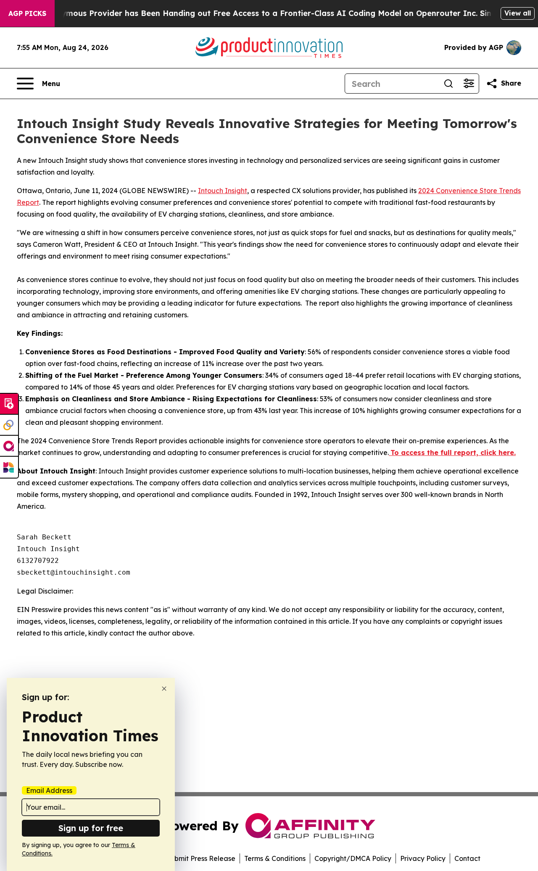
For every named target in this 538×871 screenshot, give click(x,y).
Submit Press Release (200, 858)
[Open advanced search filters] (469, 83)
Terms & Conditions (275, 858)
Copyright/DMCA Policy (352, 858)
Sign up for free (90, 828)
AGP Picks (27, 13)
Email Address (49, 790)
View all (517, 13)
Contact (467, 858)
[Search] (448, 83)
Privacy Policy (423, 858)
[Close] (164, 689)
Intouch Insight (222, 190)
